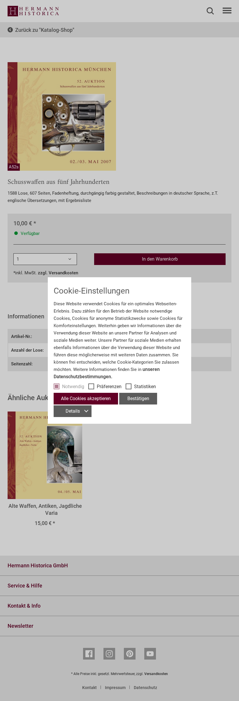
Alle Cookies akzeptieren (86, 398)
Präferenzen (109, 386)
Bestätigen (138, 398)
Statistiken (145, 386)
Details (73, 411)
